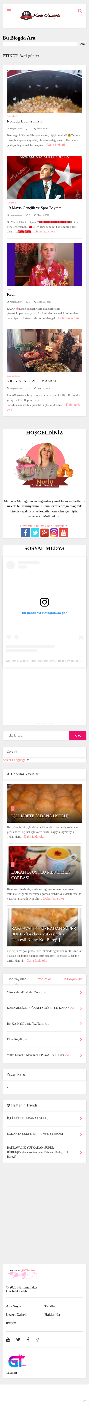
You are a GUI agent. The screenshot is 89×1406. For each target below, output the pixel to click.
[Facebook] (28, 1339)
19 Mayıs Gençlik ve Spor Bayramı (35, 208)
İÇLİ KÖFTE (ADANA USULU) (39, 815)
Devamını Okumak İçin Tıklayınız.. (44, 526)
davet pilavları (13, 116)
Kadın (11, 294)
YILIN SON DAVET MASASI (31, 381)
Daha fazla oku (57, 145)
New (9, 289)
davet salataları (13, 376)
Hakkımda (52, 1314)
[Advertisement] (44, 1213)
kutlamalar (11, 203)
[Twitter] (18, 1339)
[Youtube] (8, 1339)
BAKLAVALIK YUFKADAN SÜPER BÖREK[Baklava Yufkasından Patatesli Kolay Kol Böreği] (43, 934)
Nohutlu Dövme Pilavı (24, 121)
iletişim (11, 1323)
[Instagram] (37, 1339)
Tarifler (50, 1306)
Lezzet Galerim (17, 1314)
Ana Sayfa (13, 1306)
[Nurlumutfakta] (40, 20)
